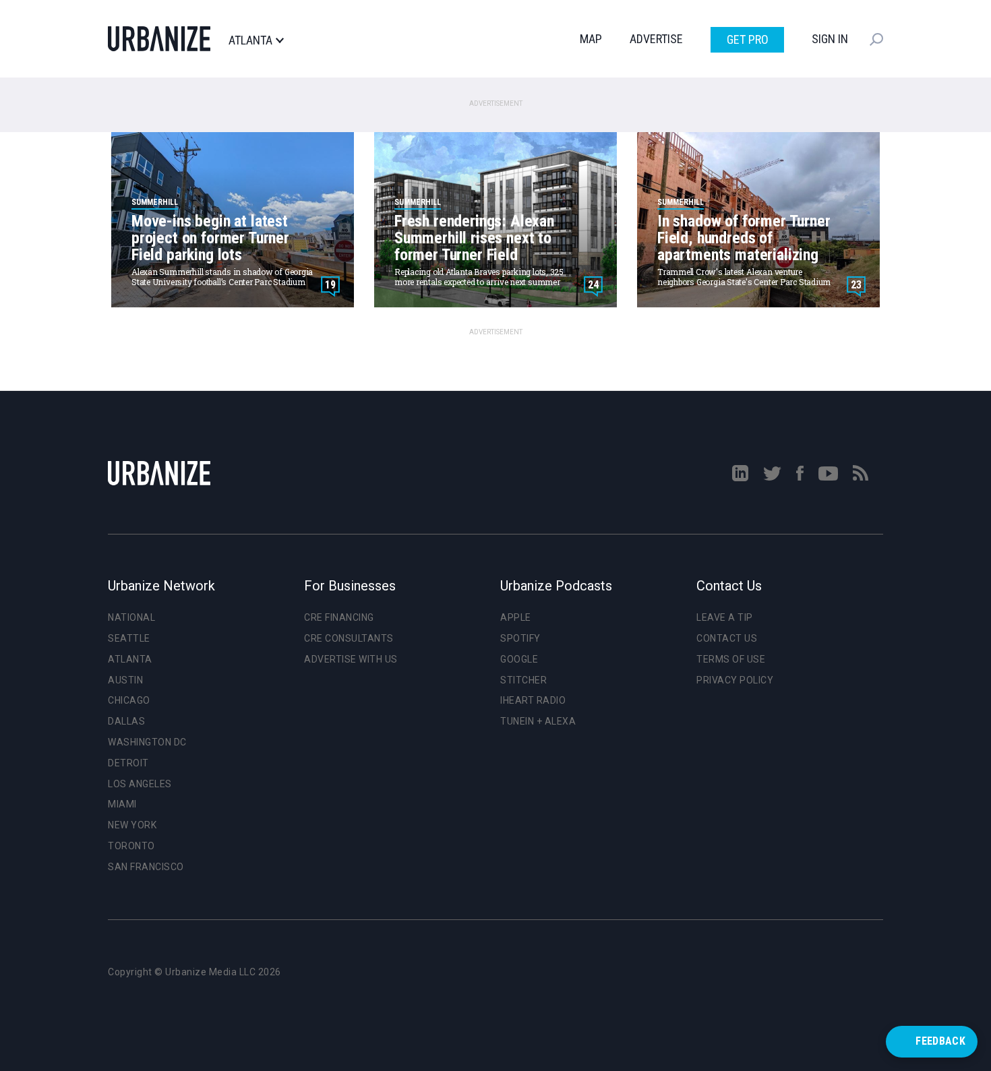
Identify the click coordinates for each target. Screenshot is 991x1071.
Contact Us (726, 638)
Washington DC (147, 742)
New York (132, 825)
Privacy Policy (734, 680)
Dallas (126, 721)
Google (519, 659)
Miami (122, 804)
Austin (125, 680)
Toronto (131, 845)
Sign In (830, 39)
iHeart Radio (533, 700)
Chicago (129, 700)
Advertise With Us (351, 659)
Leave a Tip (724, 617)
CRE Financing (339, 617)
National (131, 617)
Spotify (520, 638)
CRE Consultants (349, 638)
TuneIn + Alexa (538, 721)
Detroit (128, 763)
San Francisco (146, 866)
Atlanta (250, 40)
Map (591, 39)
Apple (515, 617)
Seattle (129, 638)
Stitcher (523, 680)
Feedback (940, 1041)
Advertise (656, 39)
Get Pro (748, 39)
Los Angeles (140, 783)
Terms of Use (730, 659)
